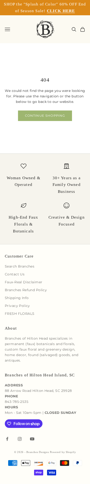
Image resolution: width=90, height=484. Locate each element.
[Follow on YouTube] (32, 439)
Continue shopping (45, 115)
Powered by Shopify (63, 452)
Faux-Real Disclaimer (23, 282)
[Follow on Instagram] (19, 439)
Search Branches (19, 266)
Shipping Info (17, 298)
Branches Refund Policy (26, 290)
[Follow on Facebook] (7, 439)
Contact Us (14, 274)
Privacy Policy (17, 306)
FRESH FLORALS (19, 313)
